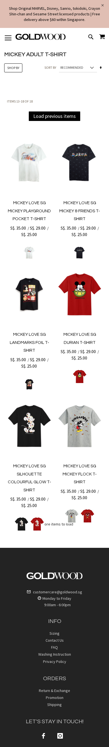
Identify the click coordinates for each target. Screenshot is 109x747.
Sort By (50, 67)
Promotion (54, 697)
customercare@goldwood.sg (57, 591)
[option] (29, 253)
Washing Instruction (54, 654)
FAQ (54, 647)
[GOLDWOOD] (40, 38)
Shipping (54, 704)
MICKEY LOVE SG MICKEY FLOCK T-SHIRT (80, 474)
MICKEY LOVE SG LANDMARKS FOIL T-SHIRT (29, 342)
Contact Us (55, 640)
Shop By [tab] (13, 68)
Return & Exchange (54, 690)
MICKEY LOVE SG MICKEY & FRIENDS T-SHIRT (79, 211)
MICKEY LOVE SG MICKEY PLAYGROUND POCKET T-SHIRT (29, 211)
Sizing (54, 633)
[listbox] (29, 252)
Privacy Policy (54, 661)
